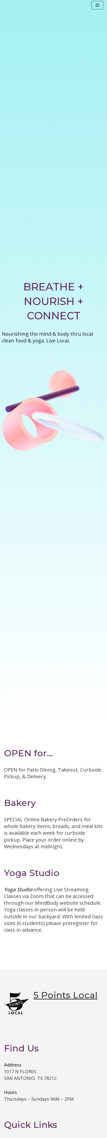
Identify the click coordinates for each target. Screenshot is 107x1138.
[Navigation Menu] (97, 5)
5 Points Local (65, 995)
